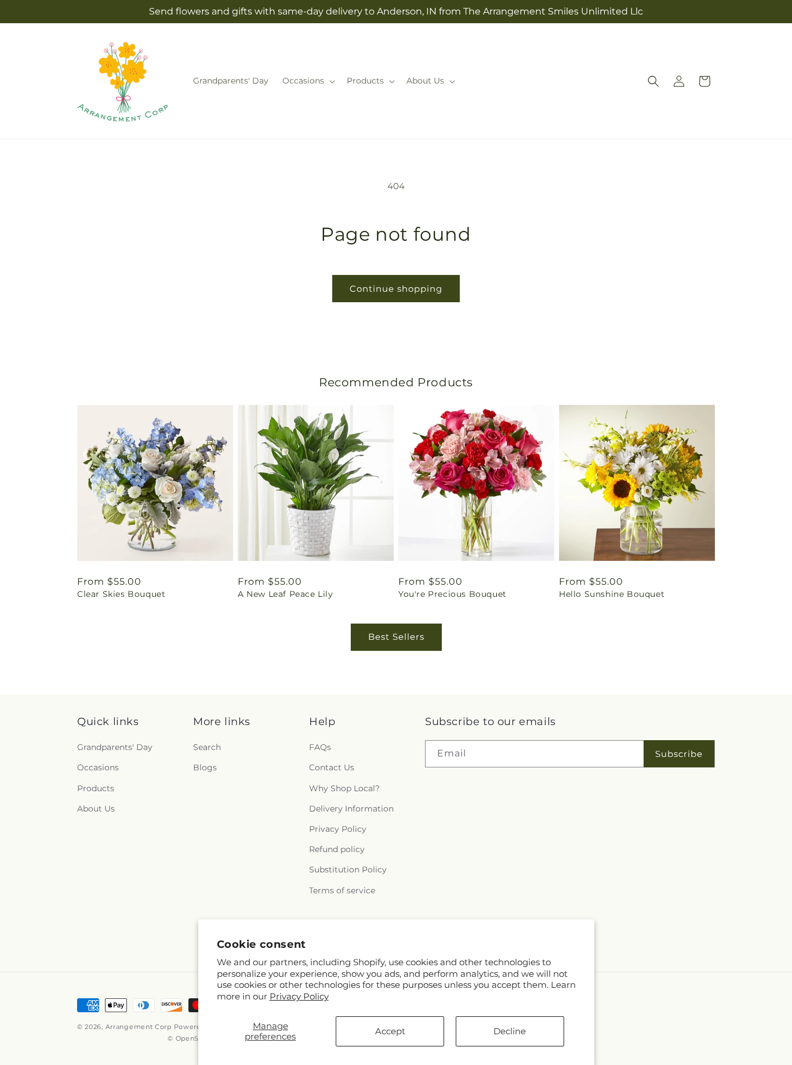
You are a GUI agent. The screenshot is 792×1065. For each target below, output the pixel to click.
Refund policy (337, 849)
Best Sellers (396, 636)
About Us (96, 808)
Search (207, 747)
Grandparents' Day (114, 747)
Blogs (205, 767)
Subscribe (679, 753)
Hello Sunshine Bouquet (611, 594)
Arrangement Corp (139, 1027)
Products (95, 788)
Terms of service (342, 890)
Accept (390, 1031)
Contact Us (331, 767)
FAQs (320, 747)
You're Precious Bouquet (452, 594)
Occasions (98, 767)
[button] (307, 80)
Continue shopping (396, 288)
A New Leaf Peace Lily (285, 594)
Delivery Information (351, 808)
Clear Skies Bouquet (121, 594)
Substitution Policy (348, 869)
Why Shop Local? (344, 788)
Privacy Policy (299, 996)
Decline (509, 1031)
